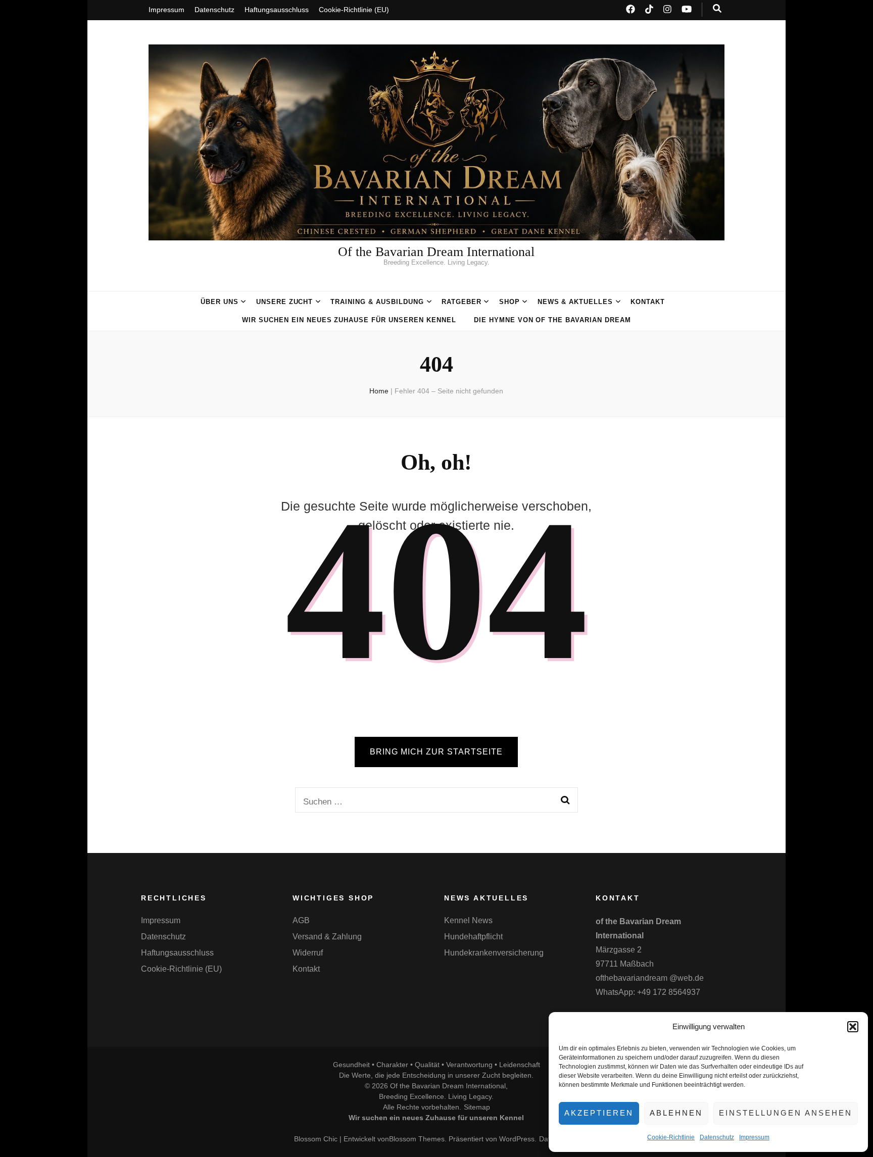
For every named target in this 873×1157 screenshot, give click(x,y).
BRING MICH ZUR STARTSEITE (436, 751)
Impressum (754, 1137)
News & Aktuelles (575, 302)
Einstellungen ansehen (785, 1113)
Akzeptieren (599, 1113)
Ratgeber (461, 302)
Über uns (219, 302)
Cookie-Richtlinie (671, 1137)
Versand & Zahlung (327, 936)
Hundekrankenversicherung (494, 952)
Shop (509, 302)
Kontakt (647, 302)
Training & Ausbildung (376, 302)
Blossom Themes (417, 1139)
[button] (853, 1027)
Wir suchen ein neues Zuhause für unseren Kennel (349, 320)
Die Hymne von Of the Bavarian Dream (552, 320)
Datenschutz (717, 1137)
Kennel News (468, 920)
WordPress (517, 1139)
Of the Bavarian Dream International (436, 251)
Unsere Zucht (284, 302)
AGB (301, 920)
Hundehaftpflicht (473, 936)
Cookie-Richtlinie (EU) (354, 10)
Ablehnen (676, 1113)
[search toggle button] (717, 8)
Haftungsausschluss (277, 10)
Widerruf (308, 952)
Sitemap (477, 1107)
